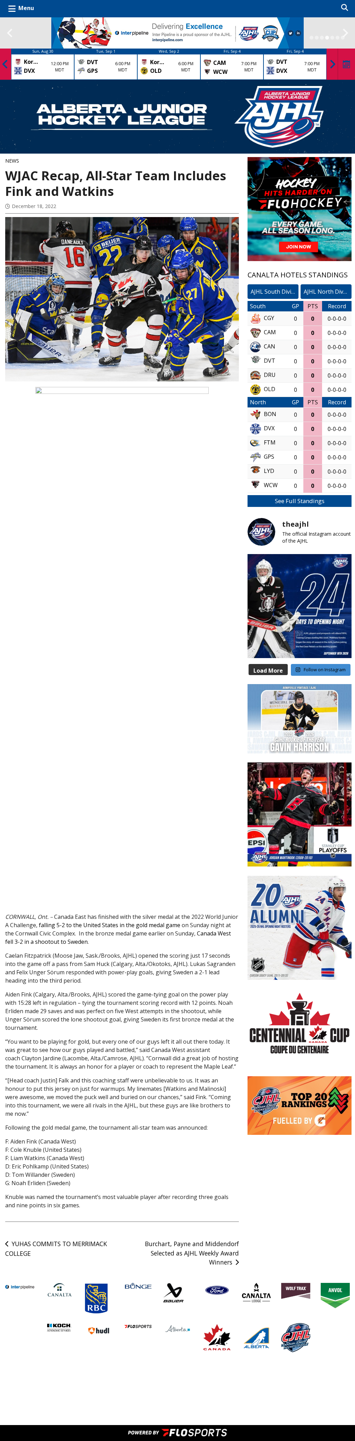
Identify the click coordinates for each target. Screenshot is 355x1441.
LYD (269, 471)
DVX (269, 428)
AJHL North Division (328, 291)
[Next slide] (345, 33)
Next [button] (332, 64)
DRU (270, 375)
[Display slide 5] (332, 38)
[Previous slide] (9, 33)
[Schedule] (346, 64)
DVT (269, 360)
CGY (269, 318)
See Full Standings (299, 501)
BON (270, 414)
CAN (269, 346)
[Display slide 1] (311, 38)
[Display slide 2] (317, 38)
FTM (270, 442)
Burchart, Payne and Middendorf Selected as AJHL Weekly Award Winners (192, 1253)
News (12, 160)
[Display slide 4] (327, 38)
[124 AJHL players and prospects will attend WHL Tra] (300, 606)
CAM (270, 332)
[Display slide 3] (322, 38)
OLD (269, 389)
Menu (26, 8)
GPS (269, 456)
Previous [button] (5, 64)
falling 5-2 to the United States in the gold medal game (109, 925)
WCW (271, 485)
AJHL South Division (274, 291)
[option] (42, 64)
